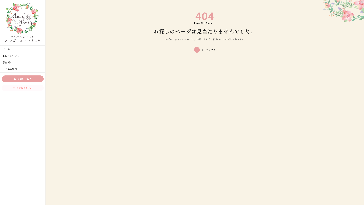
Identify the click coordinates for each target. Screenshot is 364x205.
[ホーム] (22, 22)
